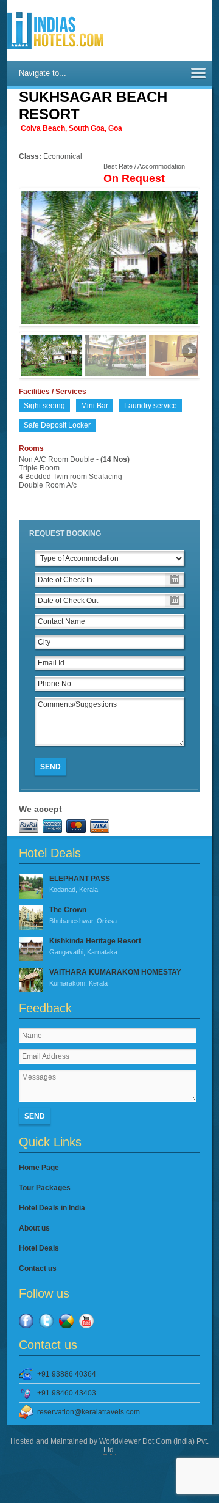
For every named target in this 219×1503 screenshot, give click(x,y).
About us (34, 1228)
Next (188, 254)
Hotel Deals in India (52, 1208)
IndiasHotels (55, 30)
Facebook (26, 1321)
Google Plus (66, 1321)
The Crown (83, 914)
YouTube (86, 1321)
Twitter (46, 1321)
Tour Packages (45, 1187)
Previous (30, 254)
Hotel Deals (39, 1248)
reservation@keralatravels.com (88, 1412)
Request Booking (65, 533)
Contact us (38, 1268)
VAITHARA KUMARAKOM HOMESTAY (115, 977)
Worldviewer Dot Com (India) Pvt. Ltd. (153, 1445)
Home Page (39, 1167)
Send (50, 766)
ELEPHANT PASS (79, 883)
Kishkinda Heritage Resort (95, 946)
